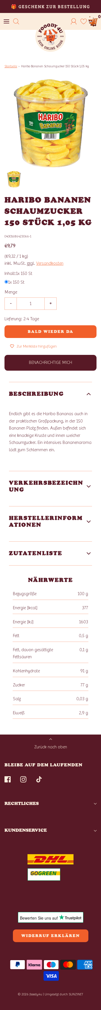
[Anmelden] (74, 21)
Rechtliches (21, 803)
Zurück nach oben (50, 746)
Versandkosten (49, 263)
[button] (13, 179)
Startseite (10, 66)
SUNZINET (76, 994)
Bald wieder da (51, 331)
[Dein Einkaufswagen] (93, 21)
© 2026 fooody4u (30, 994)
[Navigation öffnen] (6, 21)
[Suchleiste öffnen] (16, 21)
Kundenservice (25, 830)
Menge (10, 292)
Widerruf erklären (50, 935)
